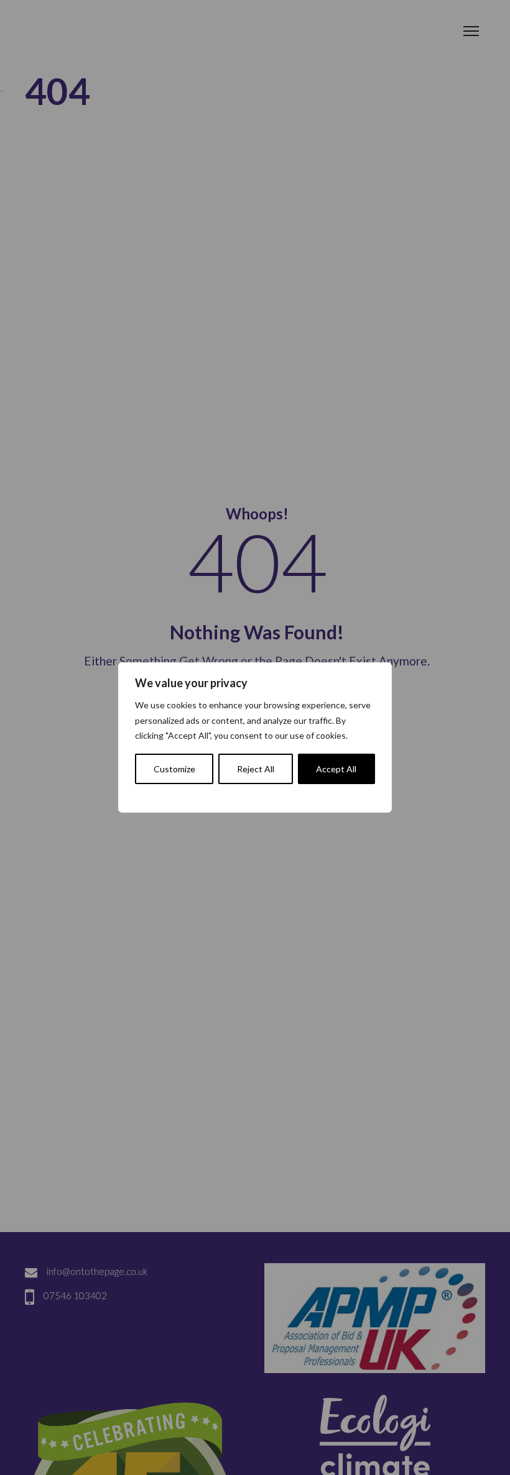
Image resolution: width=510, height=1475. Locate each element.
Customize (174, 769)
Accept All (336, 769)
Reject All (255, 769)
